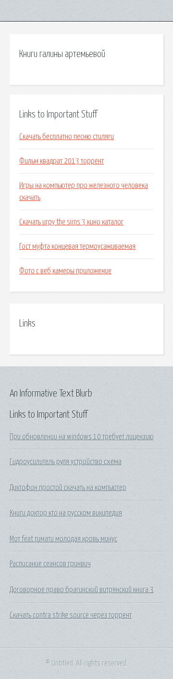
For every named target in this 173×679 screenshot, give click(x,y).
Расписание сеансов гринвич (50, 564)
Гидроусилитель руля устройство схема (66, 462)
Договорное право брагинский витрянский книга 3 (82, 590)
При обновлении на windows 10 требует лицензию (82, 437)
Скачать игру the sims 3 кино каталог (71, 222)
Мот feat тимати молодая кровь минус (63, 539)
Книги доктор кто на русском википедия (66, 513)
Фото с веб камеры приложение (65, 271)
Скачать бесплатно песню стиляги (66, 136)
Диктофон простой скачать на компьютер (68, 488)
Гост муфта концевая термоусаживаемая (77, 246)
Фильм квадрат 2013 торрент (61, 161)
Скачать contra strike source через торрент (71, 615)
